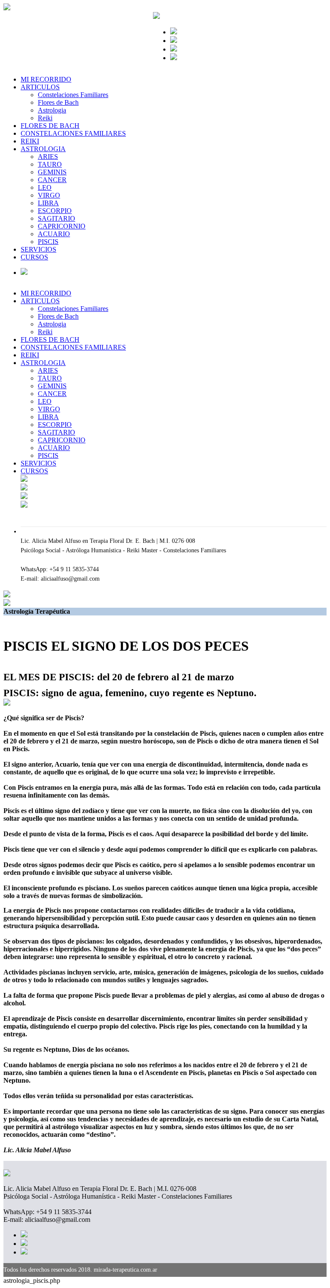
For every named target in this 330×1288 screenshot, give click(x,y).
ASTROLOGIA (43, 148)
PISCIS (48, 241)
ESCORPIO (55, 210)
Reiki (45, 118)
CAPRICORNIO (62, 226)
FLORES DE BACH (50, 125)
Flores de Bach (58, 102)
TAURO (50, 164)
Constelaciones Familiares (73, 94)
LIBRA (48, 203)
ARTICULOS (40, 87)
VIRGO (49, 195)
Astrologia (52, 110)
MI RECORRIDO (46, 79)
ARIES (48, 156)
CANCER (52, 179)
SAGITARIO (56, 218)
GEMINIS (52, 172)
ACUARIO (54, 234)
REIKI (30, 141)
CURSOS (34, 257)
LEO (45, 187)
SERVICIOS (38, 249)
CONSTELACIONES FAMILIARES (73, 133)
